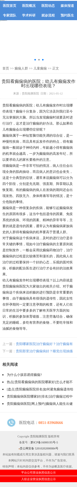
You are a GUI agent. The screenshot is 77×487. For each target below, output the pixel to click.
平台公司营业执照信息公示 (38, 472)
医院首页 (9, 6)
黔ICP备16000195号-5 (44, 442)
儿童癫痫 (40, 68)
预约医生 (67, 15)
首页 (5, 68)
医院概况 (29, 6)
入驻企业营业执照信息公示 (38, 479)
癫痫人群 (21, 68)
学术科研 (29, 15)
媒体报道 (67, 6)
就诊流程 (48, 15)
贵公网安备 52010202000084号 (39, 448)
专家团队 (9, 15)
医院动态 (48, 6)
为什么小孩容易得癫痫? (24, 375)
